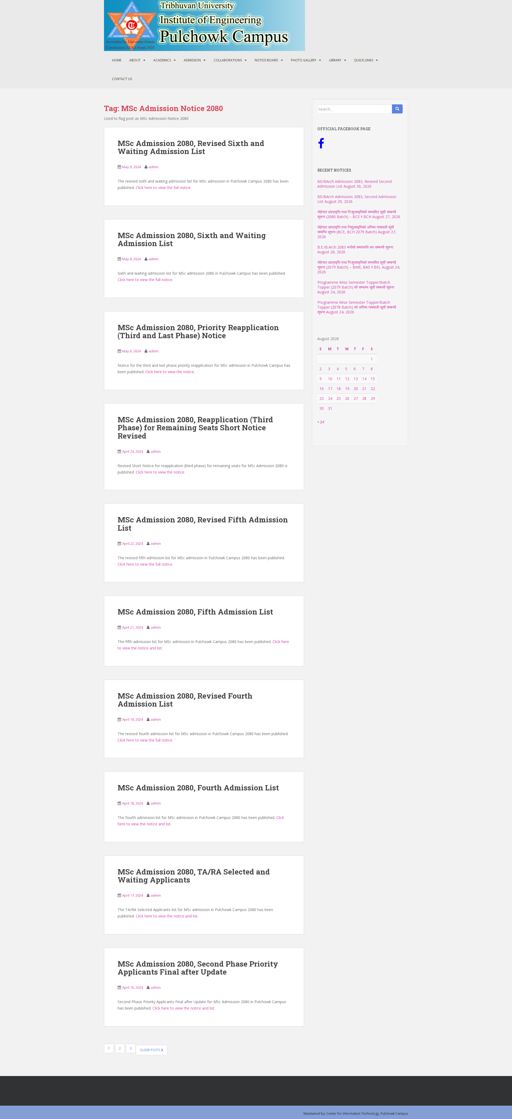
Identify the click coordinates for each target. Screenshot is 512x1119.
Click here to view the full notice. (163, 187)
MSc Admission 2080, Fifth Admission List (195, 612)
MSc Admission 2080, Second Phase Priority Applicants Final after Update (198, 968)
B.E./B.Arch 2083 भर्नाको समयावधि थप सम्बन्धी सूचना (355, 247)
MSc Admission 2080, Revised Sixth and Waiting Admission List (191, 147)
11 (339, 378)
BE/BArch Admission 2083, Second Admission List (356, 199)
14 (364, 378)
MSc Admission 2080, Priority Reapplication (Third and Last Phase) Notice (198, 331)
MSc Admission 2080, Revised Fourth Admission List (185, 700)
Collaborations (228, 60)
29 (373, 398)
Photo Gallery (303, 60)
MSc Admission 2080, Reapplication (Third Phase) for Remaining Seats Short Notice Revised (195, 428)
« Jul (320, 421)
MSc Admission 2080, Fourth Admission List (198, 788)
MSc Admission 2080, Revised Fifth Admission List (203, 524)
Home (116, 60)
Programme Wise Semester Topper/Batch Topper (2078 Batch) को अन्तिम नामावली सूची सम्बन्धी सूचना (356, 307)
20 (356, 388)
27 (356, 398)
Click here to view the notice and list (167, 916)
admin (154, 166)
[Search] (397, 108)
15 (373, 378)
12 (347, 378)
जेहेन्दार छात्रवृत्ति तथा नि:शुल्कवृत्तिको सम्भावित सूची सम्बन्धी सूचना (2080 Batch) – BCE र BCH (356, 214)
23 (321, 398)
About (135, 60)
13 (356, 378)
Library (335, 60)
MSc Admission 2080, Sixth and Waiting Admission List (192, 239)
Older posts (150, 1050)
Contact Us (122, 79)
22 (373, 388)
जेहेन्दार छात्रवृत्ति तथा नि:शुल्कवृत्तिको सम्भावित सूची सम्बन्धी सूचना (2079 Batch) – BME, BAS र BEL (356, 265)
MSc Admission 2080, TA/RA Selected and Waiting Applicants (194, 876)
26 (347, 398)
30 (321, 408)
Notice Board (266, 60)
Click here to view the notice (169, 371)
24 (330, 398)
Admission (192, 60)
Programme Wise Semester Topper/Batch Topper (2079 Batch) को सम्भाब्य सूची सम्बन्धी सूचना (355, 285)
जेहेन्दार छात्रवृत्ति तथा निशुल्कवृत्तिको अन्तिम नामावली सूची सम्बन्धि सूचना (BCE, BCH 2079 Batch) (355, 229)
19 (347, 388)
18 (339, 388)
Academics (162, 60)
